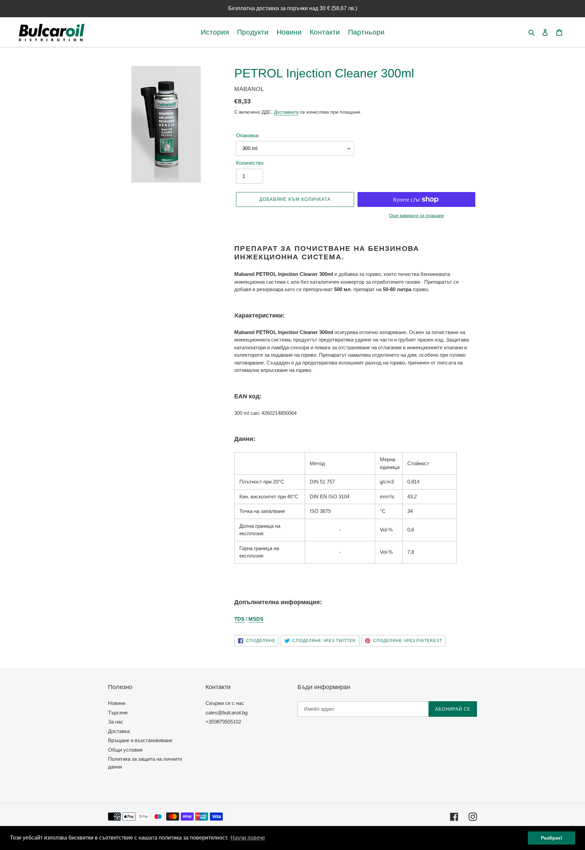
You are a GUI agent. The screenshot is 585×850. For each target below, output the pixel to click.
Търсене (118, 712)
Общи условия (125, 750)
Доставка (119, 731)
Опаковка (247, 135)
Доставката (286, 112)
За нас (115, 722)
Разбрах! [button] (551, 838)
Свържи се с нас (224, 703)
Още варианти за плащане (416, 215)
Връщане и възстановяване (140, 740)
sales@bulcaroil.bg (226, 712)
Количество (249, 163)
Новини (116, 703)
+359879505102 (223, 722)
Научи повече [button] (248, 838)
